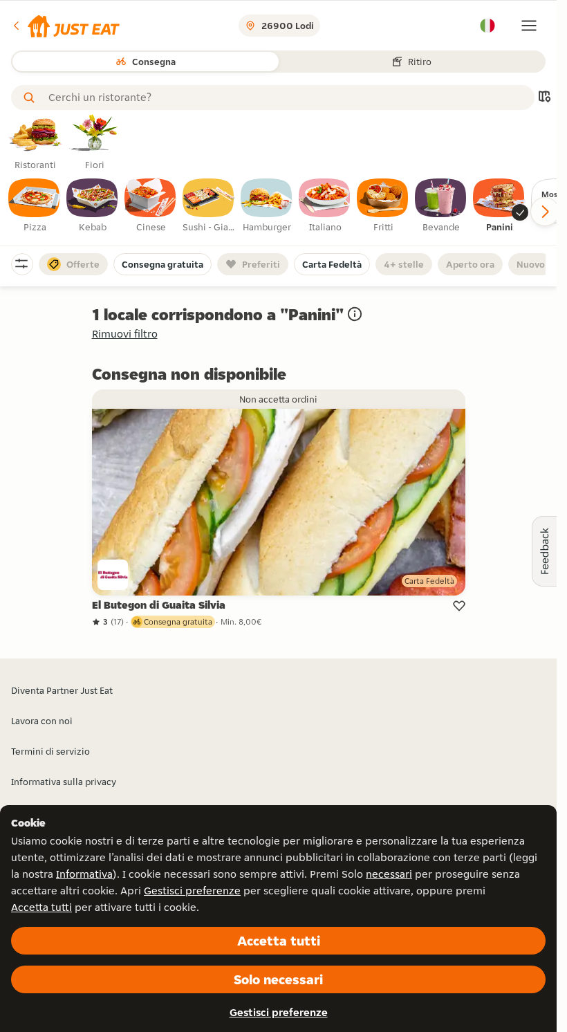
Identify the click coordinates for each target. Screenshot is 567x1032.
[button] (65, 26)
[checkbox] (34, 206)
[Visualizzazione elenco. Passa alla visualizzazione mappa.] (544, 98)
